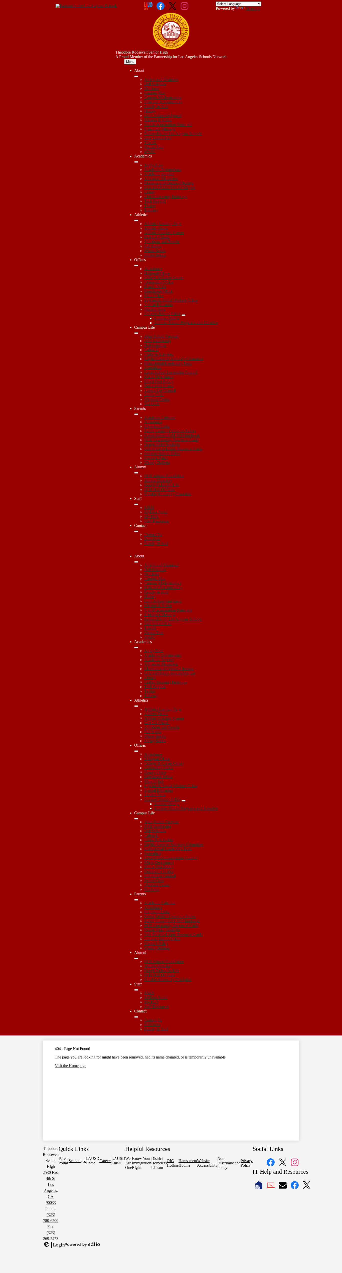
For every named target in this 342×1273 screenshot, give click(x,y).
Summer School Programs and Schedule (186, 323)
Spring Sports (155, 255)
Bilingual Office (157, 273)
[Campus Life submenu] (136, 333)
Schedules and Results (162, 242)
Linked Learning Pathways (165, 196)
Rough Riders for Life (161, 485)
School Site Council (160, 390)
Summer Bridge (166, 318)
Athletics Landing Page (162, 224)
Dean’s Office (155, 287)
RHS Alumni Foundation (164, 476)
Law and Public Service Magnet (169, 187)
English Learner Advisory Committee (173, 359)
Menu (130, 62)
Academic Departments (162, 169)
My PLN (151, 516)
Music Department (159, 377)
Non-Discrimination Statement (168, 124)
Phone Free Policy (158, 381)
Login (54, 1245)
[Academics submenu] (136, 162)
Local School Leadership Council (170, 372)
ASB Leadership (157, 341)
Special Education (158, 305)
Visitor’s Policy (156, 458)
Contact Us (153, 534)
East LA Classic (156, 237)
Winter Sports (155, 251)
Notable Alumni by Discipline (168, 494)
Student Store (154, 309)
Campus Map (154, 93)
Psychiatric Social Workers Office (171, 300)
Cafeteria (151, 350)
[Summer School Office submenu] (184, 315)
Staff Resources (156, 521)
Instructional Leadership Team (168, 363)
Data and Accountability (163, 102)
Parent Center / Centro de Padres (170, 431)
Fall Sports (152, 246)
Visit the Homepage (70, 1066)
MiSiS (149, 507)
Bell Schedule (155, 84)
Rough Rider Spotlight (162, 444)
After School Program (161, 336)
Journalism (152, 368)
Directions (152, 539)
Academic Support (159, 174)
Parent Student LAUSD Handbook (172, 435)
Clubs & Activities (158, 354)
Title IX (150, 142)
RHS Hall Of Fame (159, 489)
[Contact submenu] (136, 531)
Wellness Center (157, 399)
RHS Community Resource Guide (171, 440)
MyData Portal (155, 512)
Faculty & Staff (156, 106)
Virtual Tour (153, 147)
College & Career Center (164, 278)
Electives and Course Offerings (169, 183)
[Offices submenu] (136, 265)
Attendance (153, 269)
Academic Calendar (160, 417)
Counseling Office (158, 282)
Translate (253, 8)
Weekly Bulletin (157, 462)
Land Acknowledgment (163, 115)
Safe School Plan (157, 138)
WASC (149, 151)
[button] (136, 562)
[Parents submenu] (136, 414)
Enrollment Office (158, 291)
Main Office (153, 296)
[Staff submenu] (136, 504)
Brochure (151, 88)
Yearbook (151, 404)
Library (150, 192)
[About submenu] (136, 76)
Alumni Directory (158, 480)
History (150, 111)
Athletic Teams (156, 228)
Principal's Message (159, 129)
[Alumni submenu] (136, 473)
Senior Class (154, 395)
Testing (150, 205)
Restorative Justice (159, 386)
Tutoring (151, 210)
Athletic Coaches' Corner (164, 233)
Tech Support (154, 201)
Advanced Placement (161, 178)
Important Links (156, 426)
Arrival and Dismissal (161, 79)
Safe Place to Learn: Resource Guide (173, 449)
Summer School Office (162, 314)
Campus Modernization (162, 97)
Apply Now (153, 165)
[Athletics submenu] (136, 220)
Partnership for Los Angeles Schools (173, 133)
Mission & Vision (158, 120)
